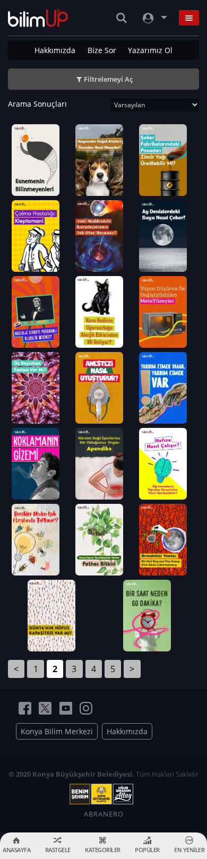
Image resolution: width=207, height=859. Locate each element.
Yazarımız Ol (150, 50)
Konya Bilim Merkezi (57, 731)
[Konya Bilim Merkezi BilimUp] (38, 17)
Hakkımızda (54, 50)
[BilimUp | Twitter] (45, 708)
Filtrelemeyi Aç (108, 79)
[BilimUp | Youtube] (66, 708)
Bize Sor (102, 50)
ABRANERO (104, 814)
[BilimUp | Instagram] (86, 708)
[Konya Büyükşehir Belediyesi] (103, 794)
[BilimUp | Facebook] (25, 708)
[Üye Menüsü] (153, 17)
